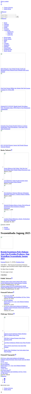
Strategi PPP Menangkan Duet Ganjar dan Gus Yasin (14, 287)
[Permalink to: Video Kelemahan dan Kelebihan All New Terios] (8, 295)
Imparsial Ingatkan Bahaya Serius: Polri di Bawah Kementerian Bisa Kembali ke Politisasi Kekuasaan (17, 206)
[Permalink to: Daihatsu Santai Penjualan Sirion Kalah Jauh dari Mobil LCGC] (16, 306)
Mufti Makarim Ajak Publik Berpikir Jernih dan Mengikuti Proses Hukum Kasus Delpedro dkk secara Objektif (15, 70)
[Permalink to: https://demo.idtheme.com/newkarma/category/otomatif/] (13, 292)
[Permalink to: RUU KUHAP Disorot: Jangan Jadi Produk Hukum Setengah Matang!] (13, 144)
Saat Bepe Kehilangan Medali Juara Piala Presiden (17, 342)
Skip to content (5, 1)
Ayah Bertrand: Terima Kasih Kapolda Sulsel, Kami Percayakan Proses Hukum (16, 181)
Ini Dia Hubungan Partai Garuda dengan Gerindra (14, 283)
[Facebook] (4, 379)
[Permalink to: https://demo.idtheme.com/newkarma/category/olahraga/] (14, 314)
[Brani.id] (3, 11)
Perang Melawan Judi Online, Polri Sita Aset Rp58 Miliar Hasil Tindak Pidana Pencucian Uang (17, 169)
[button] (17, 17)
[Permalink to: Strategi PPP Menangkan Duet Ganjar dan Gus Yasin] (13, 286)
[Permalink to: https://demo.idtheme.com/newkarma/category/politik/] (12, 278)
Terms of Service (8, 388)
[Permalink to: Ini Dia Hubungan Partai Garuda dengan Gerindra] (14, 281)
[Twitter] (4, 381)
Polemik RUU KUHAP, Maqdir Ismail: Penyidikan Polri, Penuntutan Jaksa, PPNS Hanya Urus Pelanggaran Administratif (15, 108)
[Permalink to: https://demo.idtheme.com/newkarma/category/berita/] (11, 150)
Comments (7, 229)
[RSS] (4, 382)
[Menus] (1, 3)
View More (3, 275)
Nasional (3, 262)
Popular (6, 227)
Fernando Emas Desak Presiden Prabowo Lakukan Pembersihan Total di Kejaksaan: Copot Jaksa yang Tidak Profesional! (14, 127)
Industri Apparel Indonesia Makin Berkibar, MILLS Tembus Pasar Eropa (15, 334)
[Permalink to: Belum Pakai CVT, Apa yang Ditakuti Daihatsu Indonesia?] (8, 300)
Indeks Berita (7, 389)
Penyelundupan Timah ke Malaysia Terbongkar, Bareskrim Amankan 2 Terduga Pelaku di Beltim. (17, 193)
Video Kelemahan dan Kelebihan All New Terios (17, 297)
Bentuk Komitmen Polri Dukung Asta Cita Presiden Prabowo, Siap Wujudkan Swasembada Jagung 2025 (15, 255)
